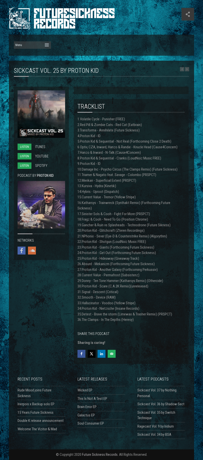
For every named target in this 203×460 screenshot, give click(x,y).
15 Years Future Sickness (35, 412)
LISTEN (24, 147)
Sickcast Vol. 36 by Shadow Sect (160, 404)
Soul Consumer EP (90, 423)
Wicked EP (84, 390)
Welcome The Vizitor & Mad (37, 429)
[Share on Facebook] (81, 354)
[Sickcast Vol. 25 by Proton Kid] (41, 136)
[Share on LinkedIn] (101, 354)
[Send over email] (112, 354)
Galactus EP (86, 415)
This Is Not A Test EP (92, 398)
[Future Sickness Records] (62, 28)
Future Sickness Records (100, 454)
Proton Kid (45, 176)
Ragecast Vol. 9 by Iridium (155, 426)
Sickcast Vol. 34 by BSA (154, 434)
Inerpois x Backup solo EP (36, 404)
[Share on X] (92, 354)
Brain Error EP (87, 407)
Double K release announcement (41, 420)
